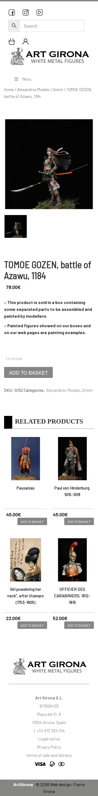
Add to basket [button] (32, 521)
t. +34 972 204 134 (49, 730)
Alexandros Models (33, 89)
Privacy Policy (49, 747)
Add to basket (28, 372)
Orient (58, 89)
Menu (26, 79)
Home (9, 89)
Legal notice (49, 738)
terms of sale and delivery (49, 755)
